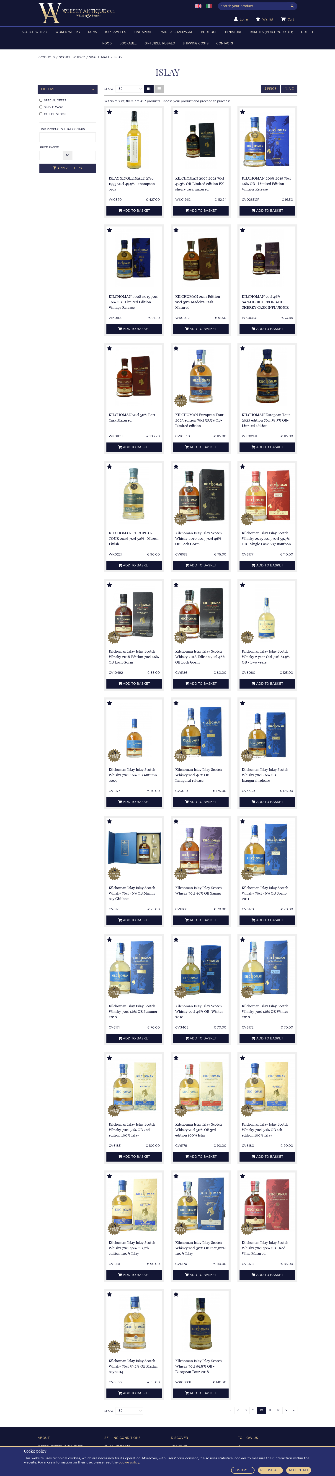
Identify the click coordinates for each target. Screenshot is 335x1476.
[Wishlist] (114, 112)
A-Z (291, 88)
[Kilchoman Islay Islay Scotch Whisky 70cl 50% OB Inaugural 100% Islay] (201, 1204)
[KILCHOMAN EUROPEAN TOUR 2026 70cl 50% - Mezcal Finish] (134, 495)
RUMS (92, 32)
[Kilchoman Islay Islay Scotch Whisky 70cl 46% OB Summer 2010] (134, 968)
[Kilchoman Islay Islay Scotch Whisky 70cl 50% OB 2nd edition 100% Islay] (134, 1086)
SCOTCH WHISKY (35, 32)
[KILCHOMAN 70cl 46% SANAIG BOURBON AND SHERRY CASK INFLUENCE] (267, 258)
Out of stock (55, 114)
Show (108, 88)
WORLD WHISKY (67, 32)
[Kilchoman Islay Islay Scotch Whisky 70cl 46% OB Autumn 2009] (134, 731)
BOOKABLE (128, 43)
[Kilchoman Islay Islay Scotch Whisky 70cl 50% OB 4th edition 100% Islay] (267, 1086)
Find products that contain (62, 129)
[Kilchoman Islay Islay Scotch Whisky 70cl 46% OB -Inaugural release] (201, 731)
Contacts (224, 43)
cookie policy (129, 1462)
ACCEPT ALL (299, 1470)
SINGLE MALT (99, 57)
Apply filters (69, 168)
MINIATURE (233, 32)
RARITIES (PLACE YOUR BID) (271, 32)
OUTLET (307, 32)
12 (278, 1410)
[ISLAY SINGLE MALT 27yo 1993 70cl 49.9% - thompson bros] (134, 140)
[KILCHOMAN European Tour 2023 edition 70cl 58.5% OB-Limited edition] (201, 376)
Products (46, 57)
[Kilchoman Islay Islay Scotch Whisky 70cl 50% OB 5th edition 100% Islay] (134, 1204)
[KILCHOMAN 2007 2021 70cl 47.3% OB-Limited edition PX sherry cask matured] (201, 140)
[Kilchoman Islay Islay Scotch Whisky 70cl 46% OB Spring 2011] (267, 849)
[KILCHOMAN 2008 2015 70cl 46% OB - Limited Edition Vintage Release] (267, 140)
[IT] (209, 6)
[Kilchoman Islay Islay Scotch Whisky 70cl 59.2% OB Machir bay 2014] (134, 1322)
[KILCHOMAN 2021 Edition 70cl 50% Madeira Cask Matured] (200, 258)
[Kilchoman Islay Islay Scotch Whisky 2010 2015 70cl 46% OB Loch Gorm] (201, 495)
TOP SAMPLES (115, 32)
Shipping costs (196, 43)
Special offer (55, 100)
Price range (49, 147)
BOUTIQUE (209, 32)
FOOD (107, 43)
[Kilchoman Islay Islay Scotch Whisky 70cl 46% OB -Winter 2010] (200, 968)
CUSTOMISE (243, 1470)
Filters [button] (47, 89)
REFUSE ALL (270, 1470)
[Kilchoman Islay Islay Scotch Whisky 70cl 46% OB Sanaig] (201, 849)
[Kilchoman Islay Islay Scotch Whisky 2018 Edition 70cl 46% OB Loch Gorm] (134, 613)
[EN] (198, 6)
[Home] (112, 13)
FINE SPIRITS (143, 32)
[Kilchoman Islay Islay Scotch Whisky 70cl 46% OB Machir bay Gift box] (134, 850)
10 (261, 1410)
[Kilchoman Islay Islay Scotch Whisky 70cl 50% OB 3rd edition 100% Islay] (201, 1086)
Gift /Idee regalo (159, 43)
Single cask (53, 107)
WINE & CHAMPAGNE (177, 32)
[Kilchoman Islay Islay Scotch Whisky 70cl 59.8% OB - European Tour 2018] (200, 1322)
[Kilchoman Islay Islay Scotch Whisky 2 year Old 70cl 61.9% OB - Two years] (267, 613)
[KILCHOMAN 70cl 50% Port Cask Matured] (134, 376)
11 (270, 1410)
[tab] (68, 89)
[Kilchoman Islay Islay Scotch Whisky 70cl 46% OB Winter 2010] (267, 968)
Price (271, 88)
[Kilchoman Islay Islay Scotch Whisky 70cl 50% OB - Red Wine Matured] (267, 1204)
